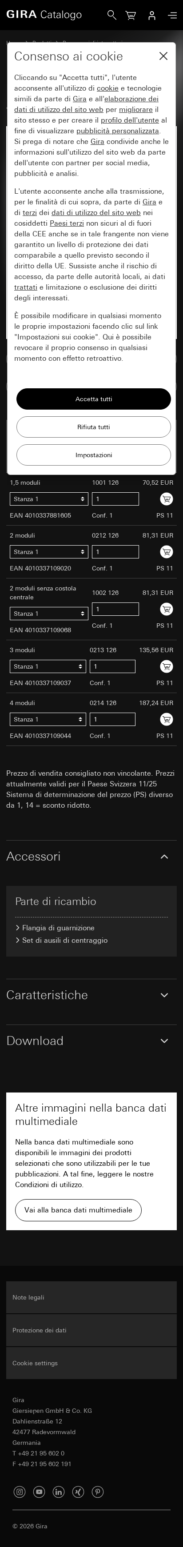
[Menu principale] (170, 15)
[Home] (56, 15)
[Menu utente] (152, 15)
